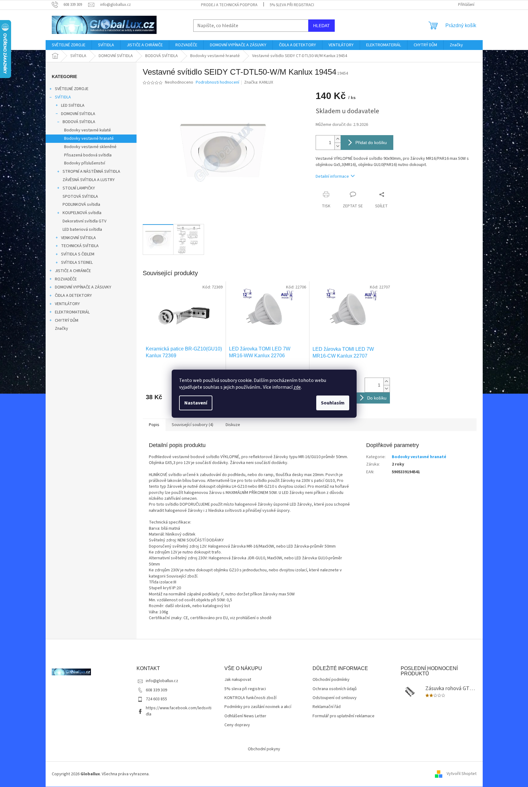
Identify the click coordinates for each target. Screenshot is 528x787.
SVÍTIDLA (63, 97)
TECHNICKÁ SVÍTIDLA (80, 246)
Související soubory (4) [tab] (192, 425)
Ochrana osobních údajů (335, 689)
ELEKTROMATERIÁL (72, 312)
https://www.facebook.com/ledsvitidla (178, 711)
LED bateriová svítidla (82, 229)
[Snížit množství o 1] (337, 146)
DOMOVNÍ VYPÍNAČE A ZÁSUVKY (83, 287)
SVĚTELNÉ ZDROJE (71, 89)
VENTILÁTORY (67, 304)
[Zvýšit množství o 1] (337, 139)
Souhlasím (333, 403)
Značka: (258, 82)
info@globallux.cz (162, 681)
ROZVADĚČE (66, 279)
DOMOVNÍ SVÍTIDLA (78, 114)
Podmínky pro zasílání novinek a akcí (257, 707)
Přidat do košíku (371, 142)
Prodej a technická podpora (229, 5)
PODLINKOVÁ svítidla (81, 204)
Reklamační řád (327, 707)
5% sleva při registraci (292, 5)
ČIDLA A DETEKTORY (73, 295)
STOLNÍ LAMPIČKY (79, 188)
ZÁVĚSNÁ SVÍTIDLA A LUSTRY (89, 180)
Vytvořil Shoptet (462, 774)
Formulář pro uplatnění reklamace (344, 716)
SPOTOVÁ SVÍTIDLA (80, 196)
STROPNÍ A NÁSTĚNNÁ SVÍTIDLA (91, 171)
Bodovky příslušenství (84, 163)
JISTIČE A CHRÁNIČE (73, 271)
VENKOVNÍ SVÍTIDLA (78, 238)
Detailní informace (332, 176)
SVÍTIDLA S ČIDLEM (77, 254)
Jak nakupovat (237, 680)
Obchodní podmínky (331, 680)
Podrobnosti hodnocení (217, 82)
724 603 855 (156, 699)
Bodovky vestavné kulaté (87, 130)
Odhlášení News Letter (245, 716)
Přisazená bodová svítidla (88, 155)
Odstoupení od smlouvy (335, 698)
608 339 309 (156, 690)
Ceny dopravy (237, 725)
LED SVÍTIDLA (72, 105)
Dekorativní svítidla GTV (84, 221)
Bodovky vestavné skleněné (90, 147)
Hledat (321, 25)
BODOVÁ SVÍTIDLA (79, 122)
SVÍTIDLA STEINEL (77, 262)
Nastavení (195, 403)
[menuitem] (69, 45)
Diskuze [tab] (233, 425)
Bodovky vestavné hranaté (89, 138)
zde (297, 387)
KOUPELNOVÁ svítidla (82, 213)
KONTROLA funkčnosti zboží (250, 698)
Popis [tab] (154, 425)
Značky (61, 328)
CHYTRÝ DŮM (66, 320)
